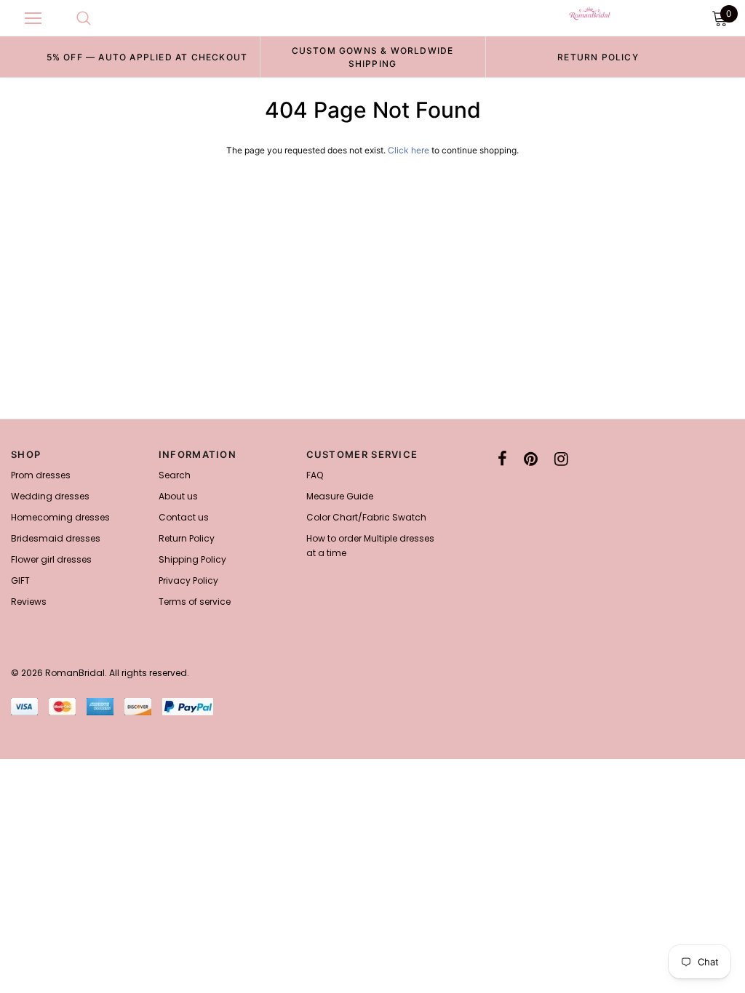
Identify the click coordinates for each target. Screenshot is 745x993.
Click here (409, 150)
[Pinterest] (531, 459)
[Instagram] (561, 459)
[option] (147, 57)
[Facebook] (502, 459)
